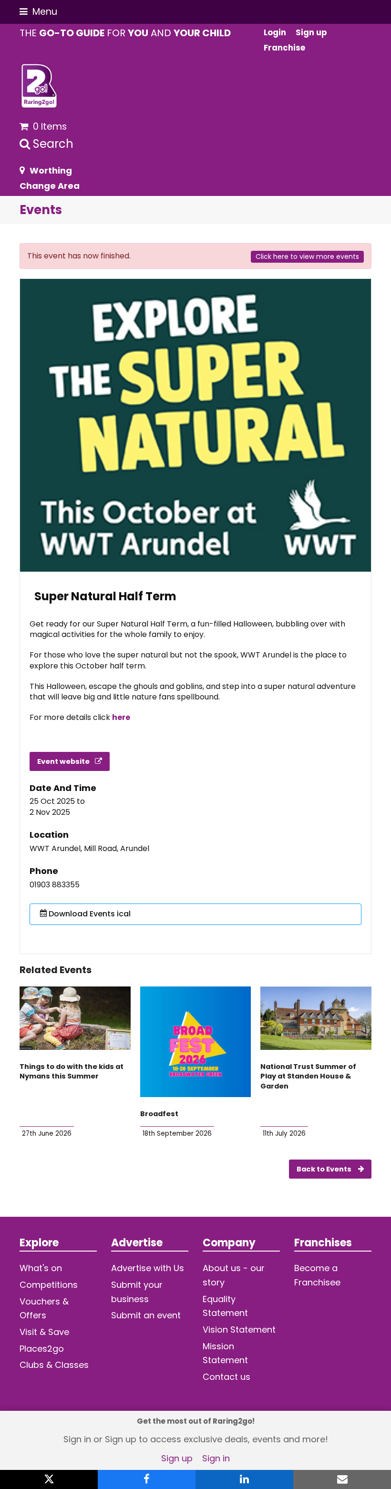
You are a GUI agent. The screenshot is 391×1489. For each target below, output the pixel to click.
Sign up (177, 1458)
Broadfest (159, 1114)
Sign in (216, 1458)
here (121, 717)
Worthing (51, 170)
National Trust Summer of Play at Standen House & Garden (308, 1076)
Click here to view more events (307, 256)
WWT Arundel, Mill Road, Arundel (89, 848)
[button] (38, 11)
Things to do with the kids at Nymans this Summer (71, 1071)
